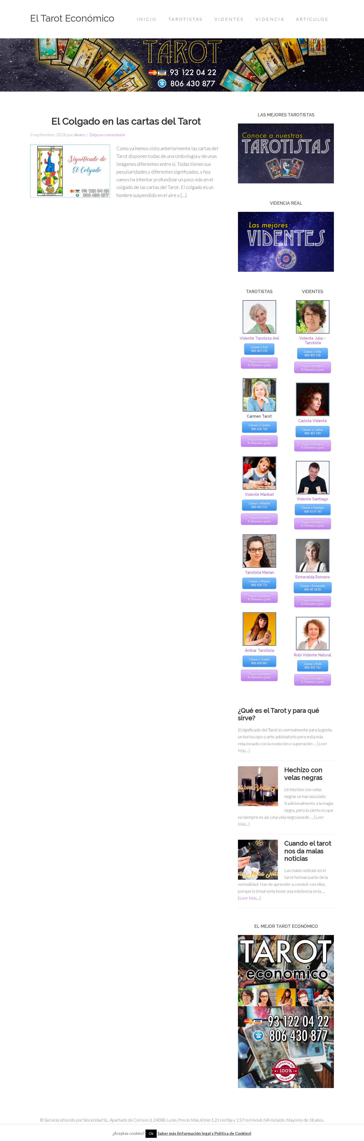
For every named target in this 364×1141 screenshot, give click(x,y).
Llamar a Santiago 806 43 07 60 (312, 509)
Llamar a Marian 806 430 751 (259, 583)
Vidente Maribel (259, 494)
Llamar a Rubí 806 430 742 (313, 665)
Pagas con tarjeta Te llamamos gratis (259, 363)
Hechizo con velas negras (303, 773)
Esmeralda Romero (313, 577)
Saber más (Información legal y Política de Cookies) (204, 1133)
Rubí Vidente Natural (312, 655)
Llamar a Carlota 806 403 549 (312, 431)
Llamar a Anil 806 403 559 (259, 349)
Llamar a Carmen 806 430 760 (259, 427)
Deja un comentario (107, 134)
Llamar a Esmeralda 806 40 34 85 (312, 587)
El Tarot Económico (72, 18)
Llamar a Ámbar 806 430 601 (259, 661)
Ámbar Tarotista (259, 650)
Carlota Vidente (312, 421)
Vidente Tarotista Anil (259, 338)
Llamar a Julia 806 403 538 (312, 353)
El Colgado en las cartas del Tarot (126, 121)
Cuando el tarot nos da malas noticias (307, 851)
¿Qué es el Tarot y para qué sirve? (278, 714)
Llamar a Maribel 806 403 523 (259, 505)
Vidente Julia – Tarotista (312, 340)
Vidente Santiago (312, 499)
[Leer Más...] (249, 897)
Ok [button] (151, 1133)
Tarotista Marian (259, 572)
